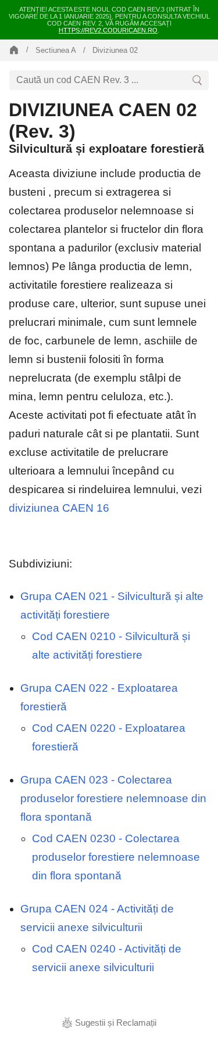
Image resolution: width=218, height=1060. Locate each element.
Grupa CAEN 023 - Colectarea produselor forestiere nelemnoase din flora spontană (113, 798)
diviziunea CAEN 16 (59, 508)
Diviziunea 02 (115, 50)
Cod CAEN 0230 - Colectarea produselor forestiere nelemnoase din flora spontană (116, 857)
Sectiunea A (55, 50)
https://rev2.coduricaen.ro (108, 30)
